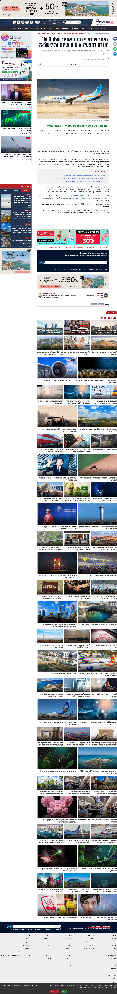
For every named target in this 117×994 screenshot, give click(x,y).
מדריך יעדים (47, 939)
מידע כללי (26, 935)
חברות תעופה (67, 939)
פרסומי (69, 945)
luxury (113, 969)
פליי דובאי (101, 304)
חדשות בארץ (111, 952)
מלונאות (83, 28)
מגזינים (92, 939)
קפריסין (48, 955)
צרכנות (69, 942)
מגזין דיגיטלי (90, 935)
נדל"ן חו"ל (69, 959)
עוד (14, 28)
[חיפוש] (64, 22)
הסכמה (63, 991)
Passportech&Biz (89, 949)
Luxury (57, 28)
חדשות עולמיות (65, 28)
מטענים (92, 945)
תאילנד (49, 945)
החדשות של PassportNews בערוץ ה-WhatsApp (78, 126)
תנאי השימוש (65, 269)
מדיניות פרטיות (25, 949)
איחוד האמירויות (46, 942)
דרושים (20, 28)
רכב (114, 965)
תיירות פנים (75, 28)
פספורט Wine (90, 942)
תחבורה (90, 28)
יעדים (49, 935)
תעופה (96, 28)
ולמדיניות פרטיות (57, 269)
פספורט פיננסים (34, 28)
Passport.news (24, 952)
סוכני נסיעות (112, 975)
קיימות (114, 972)
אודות (28, 939)
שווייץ (49, 959)
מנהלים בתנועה (67, 962)
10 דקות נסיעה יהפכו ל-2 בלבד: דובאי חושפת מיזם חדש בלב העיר (85, 181)
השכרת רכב (68, 965)
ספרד (49, 949)
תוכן (70, 935)
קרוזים (43, 28)
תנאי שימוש (26, 945)
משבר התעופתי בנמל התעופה (73, 195)
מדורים (113, 935)
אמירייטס (94, 304)
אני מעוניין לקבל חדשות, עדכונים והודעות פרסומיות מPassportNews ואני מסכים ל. (79, 269)
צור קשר (27, 942)
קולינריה (50, 28)
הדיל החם (69, 949)
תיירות (103, 28)
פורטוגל (48, 952)
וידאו (70, 955)
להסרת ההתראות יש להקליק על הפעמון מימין (15, 955)
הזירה (70, 952)
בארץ (26, 28)
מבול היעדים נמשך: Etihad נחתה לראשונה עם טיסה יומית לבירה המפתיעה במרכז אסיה (79, 179)
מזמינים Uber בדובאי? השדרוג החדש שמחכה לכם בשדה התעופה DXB (84, 176)
